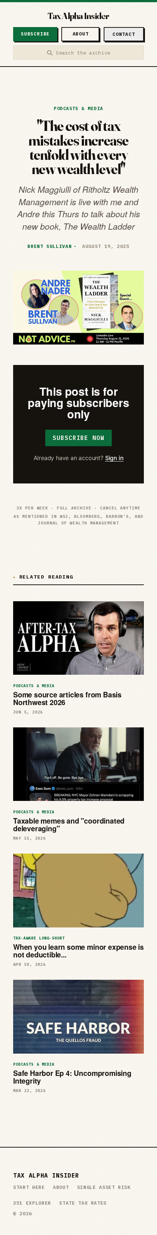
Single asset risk (104, 1187)
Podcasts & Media (78, 108)
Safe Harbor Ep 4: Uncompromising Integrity (72, 1077)
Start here (29, 1187)
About (61, 1187)
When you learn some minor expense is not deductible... (78, 951)
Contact (123, 34)
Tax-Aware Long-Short (39, 938)
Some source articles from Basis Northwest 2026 (67, 698)
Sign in (114, 458)
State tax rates (83, 1203)
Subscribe (35, 34)
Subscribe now (78, 437)
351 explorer (32, 1203)
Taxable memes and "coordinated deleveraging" (69, 824)
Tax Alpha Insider (78, 15)
